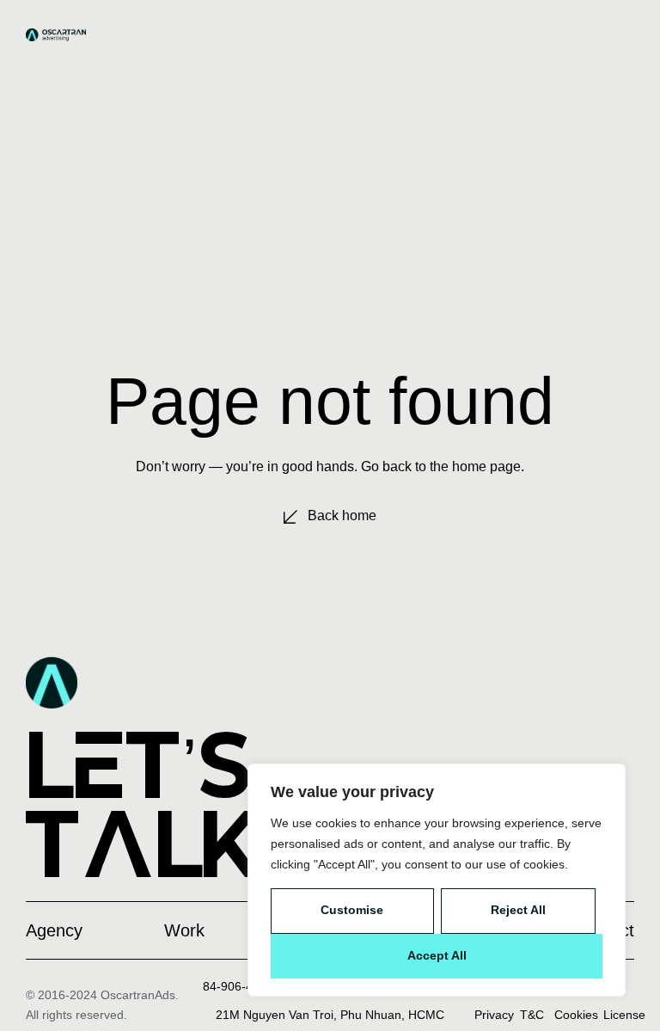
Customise (352, 910)
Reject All (518, 910)
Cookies (576, 1015)
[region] (437, 880)
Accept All (437, 955)
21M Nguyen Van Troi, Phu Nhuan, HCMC (330, 1015)
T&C (532, 1015)
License (624, 1015)
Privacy (494, 1015)
